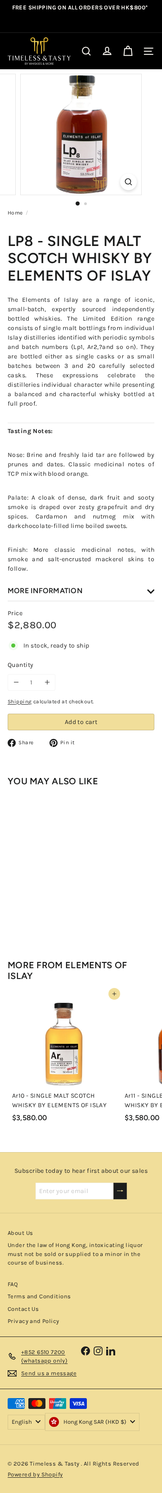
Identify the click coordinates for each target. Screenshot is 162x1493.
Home (15, 213)
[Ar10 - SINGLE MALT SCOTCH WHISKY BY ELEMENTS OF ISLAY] (64, 1059)
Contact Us (23, 1308)
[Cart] (127, 51)
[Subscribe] (120, 1191)
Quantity (20, 665)
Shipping (20, 701)
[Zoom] (128, 182)
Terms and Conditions (39, 1296)
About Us (20, 1232)
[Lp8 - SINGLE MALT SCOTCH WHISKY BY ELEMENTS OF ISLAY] (64, 865)
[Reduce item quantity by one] (16, 682)
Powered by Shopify (35, 1474)
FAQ (13, 1284)
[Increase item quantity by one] (47, 682)
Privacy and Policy (33, 1321)
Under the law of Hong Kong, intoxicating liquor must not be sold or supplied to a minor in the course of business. (75, 1254)
